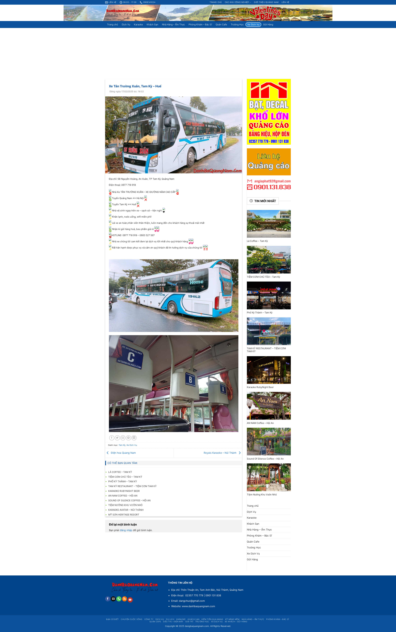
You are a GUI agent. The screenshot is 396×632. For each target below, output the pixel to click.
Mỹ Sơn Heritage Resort (123, 514)
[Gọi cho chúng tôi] (118, 599)
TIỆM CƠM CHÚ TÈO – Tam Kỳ (125, 476)
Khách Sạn (152, 24)
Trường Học (237, 24)
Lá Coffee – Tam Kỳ (120, 472)
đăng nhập (126, 530)
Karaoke (138, 24)
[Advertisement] (198, 51)
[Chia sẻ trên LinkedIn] (134, 437)
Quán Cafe (221, 24)
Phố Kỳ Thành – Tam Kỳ (122, 481)
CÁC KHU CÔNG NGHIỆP (237, 2)
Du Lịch (170, 619)
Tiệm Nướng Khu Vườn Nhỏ (125, 505)
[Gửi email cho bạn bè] (122, 437)
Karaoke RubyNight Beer (124, 491)
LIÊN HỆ (285, 2)
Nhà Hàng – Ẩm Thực (173, 24)
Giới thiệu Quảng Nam (266, 2)
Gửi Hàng (268, 24)
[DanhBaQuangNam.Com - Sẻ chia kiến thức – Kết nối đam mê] (122, 13)
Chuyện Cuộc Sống (131, 619)
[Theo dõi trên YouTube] (130, 599)
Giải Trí (189, 621)
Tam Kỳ (122, 445)
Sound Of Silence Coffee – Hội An (129, 500)
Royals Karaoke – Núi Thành (220, 452)
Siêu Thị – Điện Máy (173, 621)
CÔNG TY (148, 619)
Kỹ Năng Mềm (232, 619)
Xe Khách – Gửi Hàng (236, 621)
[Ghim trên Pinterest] (128, 437)
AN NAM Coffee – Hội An (122, 495)
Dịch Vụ (126, 24)
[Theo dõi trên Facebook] (107, 599)
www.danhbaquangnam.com (198, 606)
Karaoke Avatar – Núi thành (126, 509)
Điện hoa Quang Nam (123, 452)
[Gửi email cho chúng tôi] (113, 599)
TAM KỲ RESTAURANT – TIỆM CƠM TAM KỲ (132, 486)
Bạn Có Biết (112, 619)
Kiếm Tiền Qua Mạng (212, 619)
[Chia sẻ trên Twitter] (117, 437)
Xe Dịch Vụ (253, 24)
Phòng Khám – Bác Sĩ (200, 24)
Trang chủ (216, 2)
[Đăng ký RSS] (124, 599)
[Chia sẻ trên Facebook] (111, 437)
